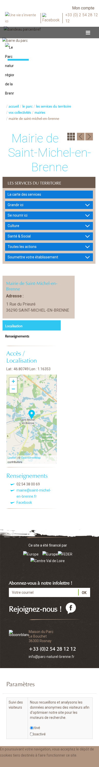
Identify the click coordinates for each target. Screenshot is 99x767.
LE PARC (27, 106)
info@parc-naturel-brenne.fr (51, 657)
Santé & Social (19, 236)
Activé (35, 728)
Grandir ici (15, 205)
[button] (51, 762)
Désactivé (38, 734)
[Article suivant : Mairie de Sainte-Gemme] (89, 136)
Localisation (14, 325)
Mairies (40, 112)
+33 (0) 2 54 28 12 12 (81, 18)
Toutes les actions (22, 247)
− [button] (13, 389)
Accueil (14, 106)
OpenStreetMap (31, 457)
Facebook (24, 502)
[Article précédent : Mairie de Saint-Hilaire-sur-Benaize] (81, 136)
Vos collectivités (20, 112)
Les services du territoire (53, 106)
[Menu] (88, 33)
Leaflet (12, 457)
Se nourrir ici (17, 215)
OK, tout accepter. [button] (17, 763)
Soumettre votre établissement (33, 257)
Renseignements (17, 336)
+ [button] (13, 381)
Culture (13, 226)
